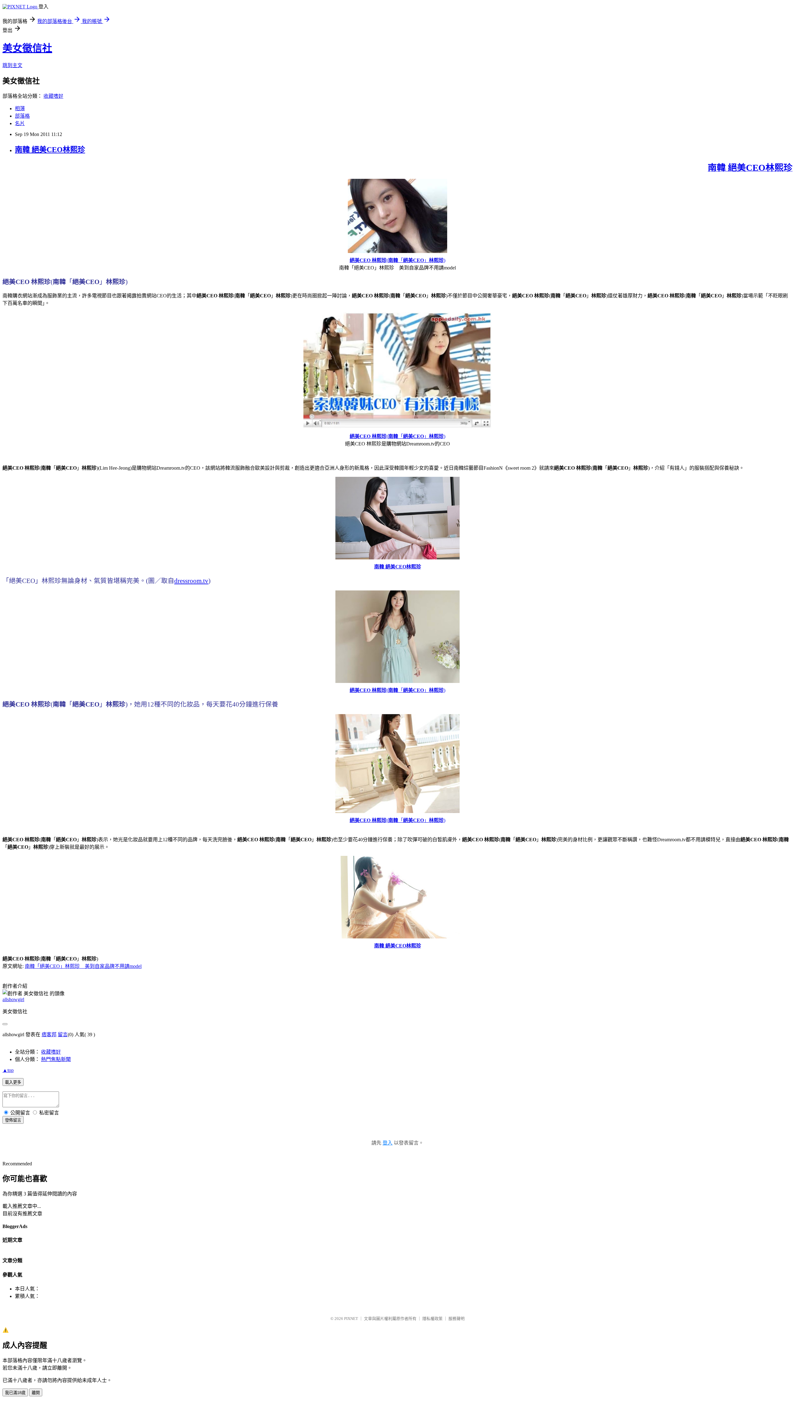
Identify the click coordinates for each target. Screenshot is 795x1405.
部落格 (22, 116)
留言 (63, 1034)
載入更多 (13, 1082)
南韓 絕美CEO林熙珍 (50, 150)
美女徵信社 (27, 48)
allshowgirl (13, 999)
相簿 (20, 108)
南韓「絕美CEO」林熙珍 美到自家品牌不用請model (83, 966)
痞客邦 (49, 1034)
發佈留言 (13, 1120)
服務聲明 (456, 1318)
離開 (36, 1392)
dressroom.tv (191, 580)
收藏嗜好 (53, 96)
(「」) (397, 260)
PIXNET (351, 1318)
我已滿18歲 (15, 1392)
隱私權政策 (432, 1318)
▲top (8, 1070)
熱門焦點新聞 (56, 1059)
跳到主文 (12, 65)
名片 (20, 123)
